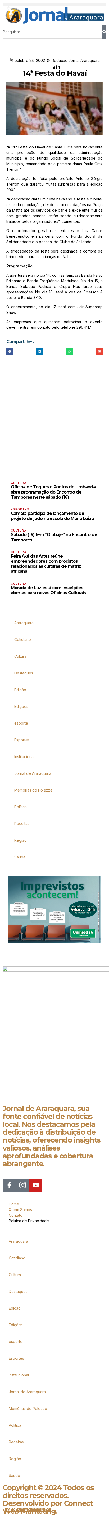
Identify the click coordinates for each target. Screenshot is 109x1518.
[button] (54, 4)
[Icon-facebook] (9, 1185)
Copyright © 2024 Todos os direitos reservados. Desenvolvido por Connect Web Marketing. (48, 1499)
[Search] (104, 32)
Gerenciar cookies (28, 1510)
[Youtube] (35, 1185)
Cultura (18, 483)
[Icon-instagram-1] (22, 1185)
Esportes (20, 509)
